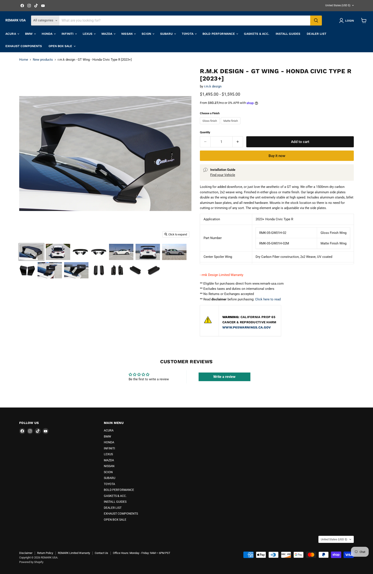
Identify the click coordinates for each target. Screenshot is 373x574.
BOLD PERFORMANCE (219, 33)
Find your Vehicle (222, 175)
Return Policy (45, 553)
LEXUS (88, 33)
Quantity (205, 132)
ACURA (11, 33)
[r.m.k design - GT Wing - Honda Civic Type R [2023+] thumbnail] (31, 251)
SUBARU (167, 33)
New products (43, 60)
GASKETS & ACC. (256, 33)
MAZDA (107, 33)
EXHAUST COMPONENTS (23, 46)
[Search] (316, 20)
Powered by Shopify (31, 562)
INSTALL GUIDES (288, 33)
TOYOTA (188, 33)
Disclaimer (25, 553)
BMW (29, 33)
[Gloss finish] (210, 125)
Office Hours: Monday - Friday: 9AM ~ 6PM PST (141, 553)
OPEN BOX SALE (61, 46)
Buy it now (277, 156)
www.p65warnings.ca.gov (246, 327)
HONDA (47, 33)
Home (23, 60)
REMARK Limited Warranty (74, 553)
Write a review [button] (224, 377)
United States (337, 5)
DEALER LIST (316, 33)
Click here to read (268, 299)
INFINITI (68, 33)
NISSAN (127, 33)
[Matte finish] (231, 125)
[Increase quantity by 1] (238, 141)
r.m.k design (212, 86)
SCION (147, 33)
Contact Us (101, 553)
